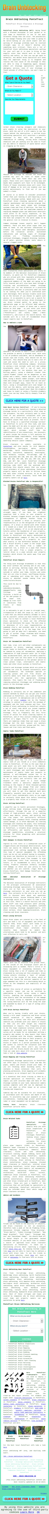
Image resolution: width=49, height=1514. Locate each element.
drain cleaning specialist (25, 201)
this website (22, 1053)
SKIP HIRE (39, 1408)
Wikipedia (14, 1257)
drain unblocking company (24, 364)
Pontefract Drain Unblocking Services (21, 1304)
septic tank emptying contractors (28, 1412)
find (11, 1273)
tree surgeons (37, 1421)
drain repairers (39, 1400)
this (9, 1251)
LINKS (25, 15)
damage (13, 187)
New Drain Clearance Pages (23, 1486)
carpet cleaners (10, 1400)
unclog (9, 366)
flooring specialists (23, 1398)
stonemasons (19, 1414)
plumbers (17, 1408)
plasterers (36, 1416)
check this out (15, 1249)
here (25, 478)
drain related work (20, 1181)
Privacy (44, 1493)
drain (12, 127)
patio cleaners (24, 1402)
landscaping (19, 1419)
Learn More (27, 1512)
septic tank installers (13, 1404)
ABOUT (30, 15)
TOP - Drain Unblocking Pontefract (17, 1456)
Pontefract (7, 446)
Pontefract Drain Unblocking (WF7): (18, 30)
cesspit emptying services (28, 1410)
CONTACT (36, 15)
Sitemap (5, 1486)
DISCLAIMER (43, 15)
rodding (23, 700)
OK (38, 1512)
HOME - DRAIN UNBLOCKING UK (24, 1476)
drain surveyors (35, 1406)
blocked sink (30, 353)
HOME (20, 15)
